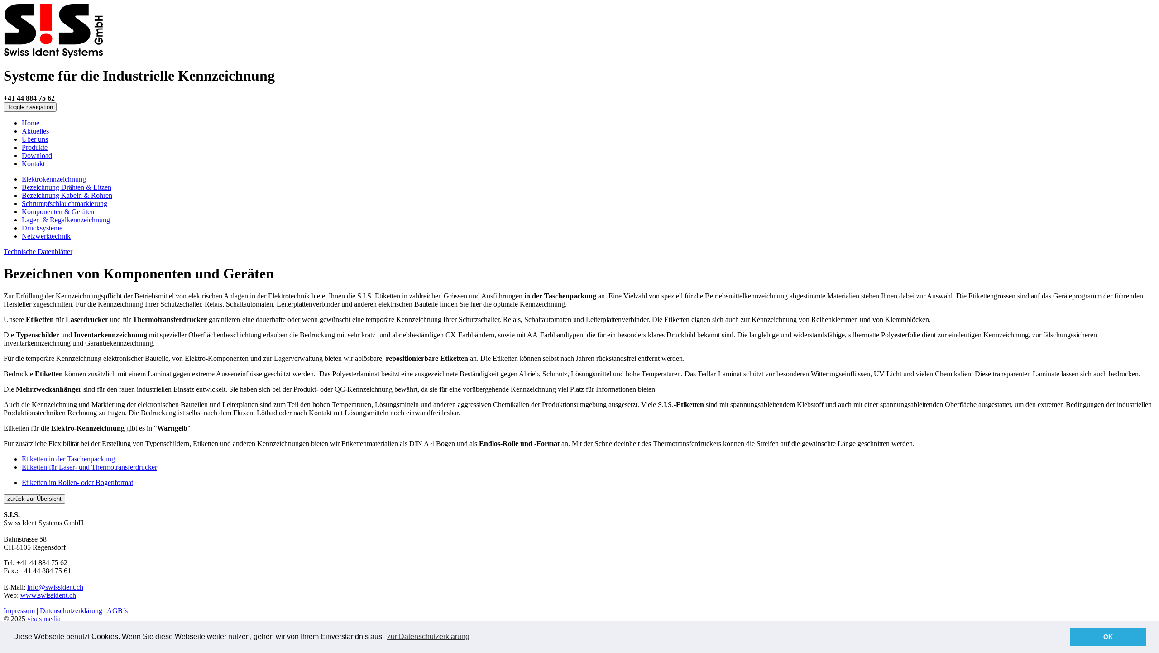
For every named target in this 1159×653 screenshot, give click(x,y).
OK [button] (1108, 636)
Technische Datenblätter (38, 251)
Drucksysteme (42, 228)
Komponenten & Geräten (58, 212)
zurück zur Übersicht (34, 498)
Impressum (19, 611)
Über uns (35, 139)
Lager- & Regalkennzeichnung (66, 220)
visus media (44, 619)
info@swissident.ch (55, 587)
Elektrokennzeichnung (54, 179)
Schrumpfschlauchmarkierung (64, 203)
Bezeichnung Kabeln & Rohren (67, 195)
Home (30, 123)
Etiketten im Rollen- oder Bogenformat (77, 482)
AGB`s (117, 611)
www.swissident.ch (48, 595)
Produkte (35, 147)
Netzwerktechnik (46, 236)
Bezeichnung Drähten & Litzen (66, 187)
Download (37, 155)
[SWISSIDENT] (54, 55)
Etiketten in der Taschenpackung (68, 459)
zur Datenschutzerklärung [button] (428, 636)
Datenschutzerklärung (71, 611)
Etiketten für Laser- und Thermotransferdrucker (89, 467)
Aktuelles (35, 131)
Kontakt (33, 164)
